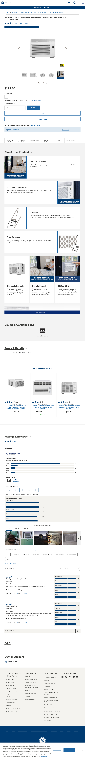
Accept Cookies (69, 750)
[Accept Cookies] (82, 750)
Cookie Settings (57, 750)
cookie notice (44, 756)
